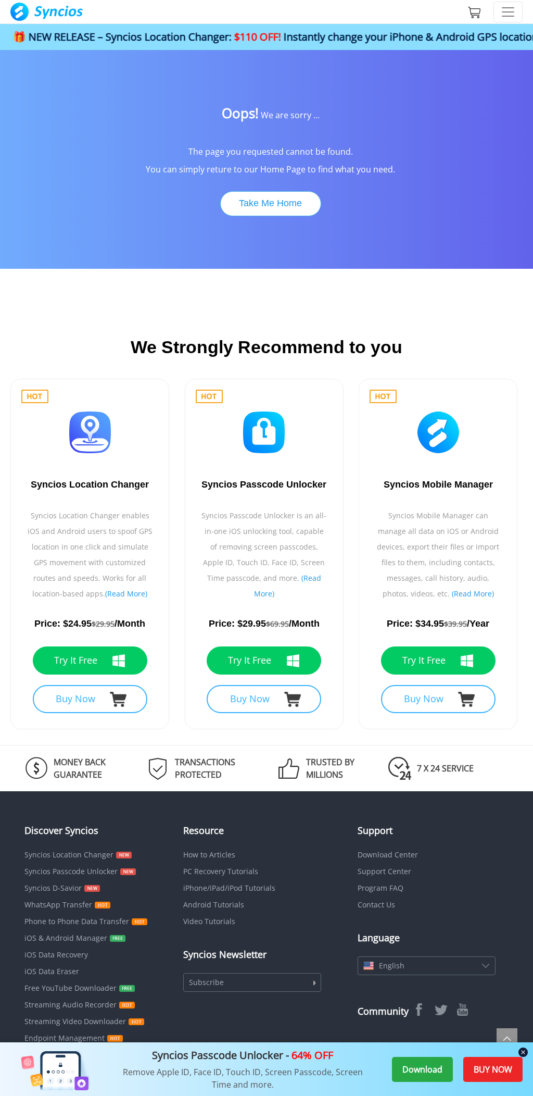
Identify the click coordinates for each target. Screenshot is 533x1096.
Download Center (388, 855)
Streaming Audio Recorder (70, 1005)
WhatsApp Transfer (58, 905)
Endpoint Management (64, 1038)
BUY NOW (493, 1069)
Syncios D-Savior (53, 888)
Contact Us (376, 905)
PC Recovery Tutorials (220, 871)
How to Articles (209, 855)
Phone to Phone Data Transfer (76, 921)
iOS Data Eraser (51, 971)
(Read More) (126, 594)
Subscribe (206, 982)
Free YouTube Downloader (70, 988)
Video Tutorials (209, 921)
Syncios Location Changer (68, 855)
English (391, 965)
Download (422, 1069)
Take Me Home (270, 203)
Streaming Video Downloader (75, 1021)
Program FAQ (380, 888)
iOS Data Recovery (56, 955)
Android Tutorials (213, 905)
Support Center (384, 871)
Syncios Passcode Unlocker (71, 871)
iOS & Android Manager (65, 938)
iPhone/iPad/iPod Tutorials (229, 888)
